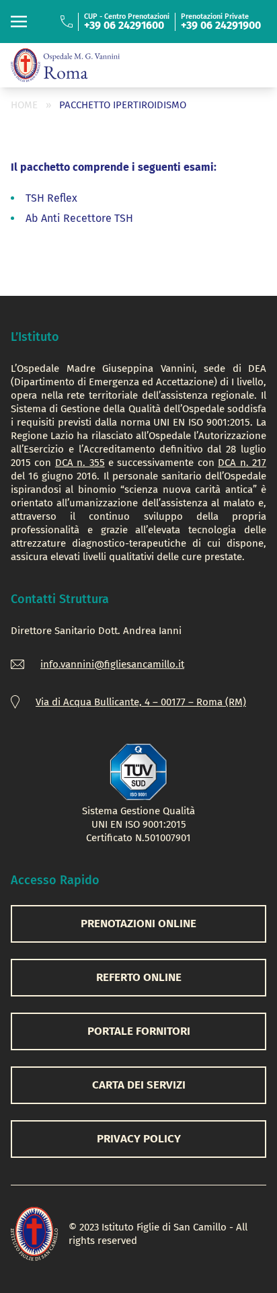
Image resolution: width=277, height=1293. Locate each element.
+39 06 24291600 (124, 25)
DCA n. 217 (242, 463)
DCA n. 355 (80, 463)
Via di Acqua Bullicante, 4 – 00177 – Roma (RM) (141, 702)
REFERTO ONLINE (139, 977)
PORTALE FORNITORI (138, 1031)
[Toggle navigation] (19, 21)
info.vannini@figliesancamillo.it (112, 664)
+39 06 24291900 (221, 25)
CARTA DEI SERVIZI (139, 1085)
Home (24, 105)
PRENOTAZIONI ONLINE (138, 923)
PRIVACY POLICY (139, 1139)
